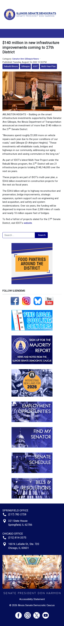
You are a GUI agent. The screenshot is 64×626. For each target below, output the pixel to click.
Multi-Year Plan (48, 66)
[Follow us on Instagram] (26, 300)
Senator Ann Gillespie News (25, 59)
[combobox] (18, 235)
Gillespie (25, 66)
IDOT (35, 66)
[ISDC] (30, 14)
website (28, 222)
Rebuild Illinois (11, 66)
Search (42, 235)
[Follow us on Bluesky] (37, 300)
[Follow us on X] (37, 614)
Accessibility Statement (32, 599)
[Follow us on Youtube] (45, 614)
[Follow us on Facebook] (15, 300)
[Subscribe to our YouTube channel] (49, 300)
